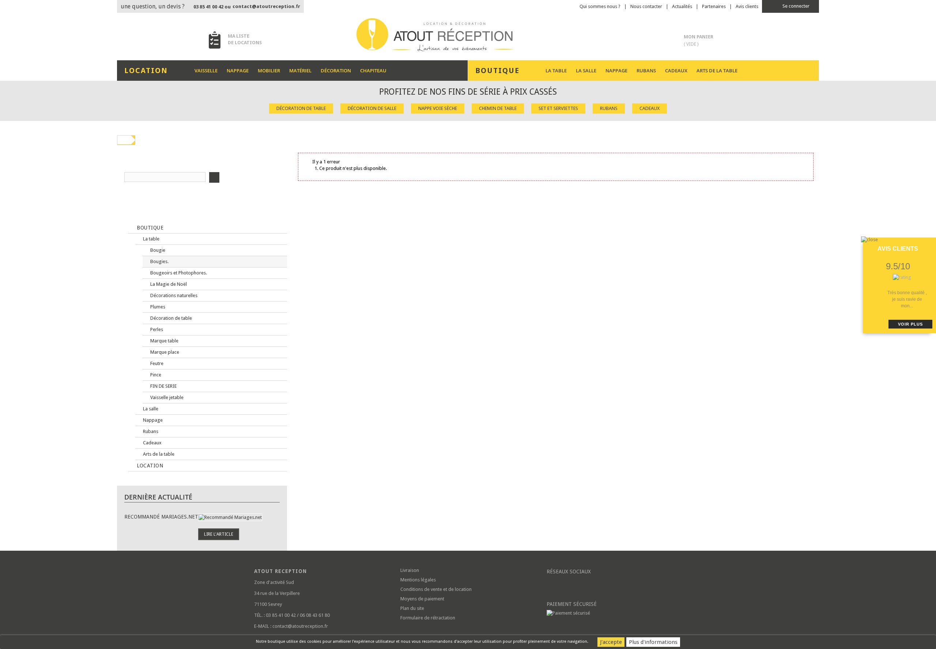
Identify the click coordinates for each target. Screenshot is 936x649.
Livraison (409, 570)
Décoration (336, 70)
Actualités (682, 6)
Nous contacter (646, 6)
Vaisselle (206, 70)
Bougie (157, 250)
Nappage (238, 70)
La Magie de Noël (168, 284)
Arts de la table (717, 70)
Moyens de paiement (422, 598)
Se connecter (795, 6)
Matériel (300, 70)
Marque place (164, 352)
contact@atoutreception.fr (266, 6)
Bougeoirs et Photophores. (178, 273)
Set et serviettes (558, 108)
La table (556, 70)
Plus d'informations (653, 642)
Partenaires (714, 6)
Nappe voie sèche (437, 108)
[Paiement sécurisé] (614, 613)
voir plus (910, 324)
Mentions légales (418, 579)
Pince (155, 374)
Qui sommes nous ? (600, 6)
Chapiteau (373, 70)
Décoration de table (301, 108)
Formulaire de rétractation (427, 617)
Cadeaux (676, 70)
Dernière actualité (158, 497)
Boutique (149, 228)
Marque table (163, 341)
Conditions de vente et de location (436, 589)
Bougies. (159, 261)
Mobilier (269, 70)
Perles (156, 329)
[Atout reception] (468, 34)
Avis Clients (898, 249)
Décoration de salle (372, 108)
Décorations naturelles (173, 295)
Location (149, 465)
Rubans (646, 70)
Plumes (157, 307)
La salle (586, 70)
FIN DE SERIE (163, 386)
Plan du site (412, 608)
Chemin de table (498, 108)
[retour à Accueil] (124, 140)
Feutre (156, 363)
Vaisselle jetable (166, 397)
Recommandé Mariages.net (161, 517)
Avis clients (747, 6)
